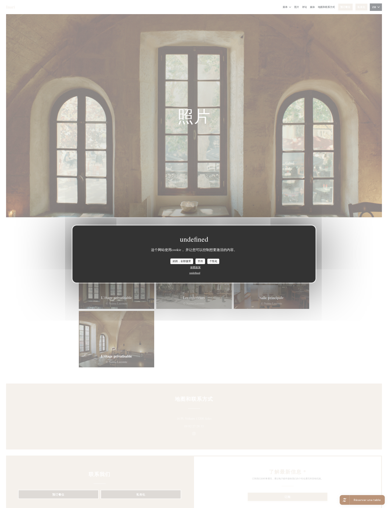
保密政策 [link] (195, 267)
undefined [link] (194, 273)
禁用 (200, 261)
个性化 (213, 261)
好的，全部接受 (182, 261)
